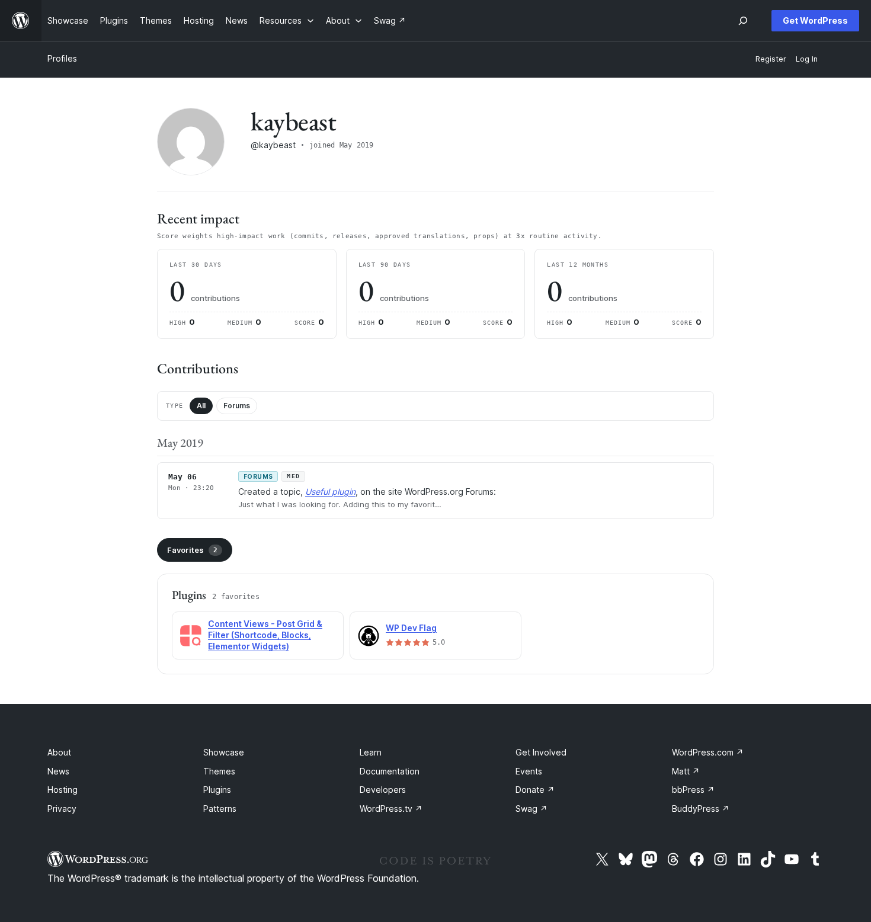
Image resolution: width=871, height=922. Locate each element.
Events (528, 771)
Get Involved (540, 752)
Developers (383, 790)
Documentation (390, 771)
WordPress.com (708, 752)
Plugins (217, 790)
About (59, 752)
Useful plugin (330, 491)
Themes (219, 771)
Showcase (223, 752)
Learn (371, 752)
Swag (531, 808)
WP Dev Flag (411, 628)
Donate (535, 790)
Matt (686, 771)
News (58, 771)
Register (770, 59)
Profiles (62, 58)
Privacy (61, 808)
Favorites (192, 550)
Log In (807, 59)
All (201, 405)
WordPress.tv (391, 808)
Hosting (62, 790)
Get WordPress (815, 20)
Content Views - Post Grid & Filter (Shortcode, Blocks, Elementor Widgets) (265, 635)
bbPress (693, 790)
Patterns (219, 808)
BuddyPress (700, 808)
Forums (236, 405)
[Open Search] (743, 20)
